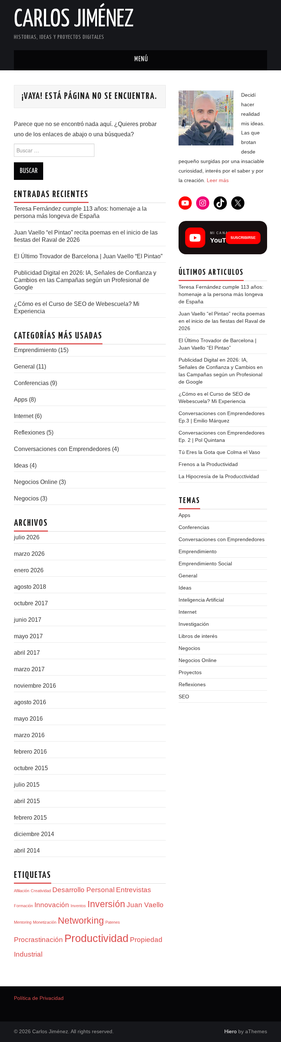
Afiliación (21, 890)
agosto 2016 (30, 702)
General (24, 366)
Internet (23, 416)
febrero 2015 (30, 817)
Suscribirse (243, 238)
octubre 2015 (31, 768)
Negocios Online (35, 482)
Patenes (112, 922)
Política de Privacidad (39, 998)
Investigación (194, 624)
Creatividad (41, 890)
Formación (23, 906)
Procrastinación (38, 939)
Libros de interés (198, 636)
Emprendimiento (35, 350)
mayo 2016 (28, 719)
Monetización (44, 922)
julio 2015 (27, 785)
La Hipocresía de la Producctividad (219, 476)
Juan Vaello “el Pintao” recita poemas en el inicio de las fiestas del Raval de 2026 (222, 321)
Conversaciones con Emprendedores (62, 449)
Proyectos (190, 672)
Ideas (21, 465)
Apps (20, 399)
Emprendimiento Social (205, 563)
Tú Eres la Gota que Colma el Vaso (219, 452)
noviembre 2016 (35, 686)
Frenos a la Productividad (208, 464)
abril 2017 (27, 653)
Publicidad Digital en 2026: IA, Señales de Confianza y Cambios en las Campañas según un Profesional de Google (85, 280)
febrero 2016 (30, 752)
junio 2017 (27, 620)
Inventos (78, 906)
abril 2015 (27, 801)
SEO (184, 696)
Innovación (51, 905)
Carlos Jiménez (74, 20)
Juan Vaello (145, 905)
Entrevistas (133, 890)
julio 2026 (27, 537)
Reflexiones (29, 432)
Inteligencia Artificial (201, 600)
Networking (81, 920)
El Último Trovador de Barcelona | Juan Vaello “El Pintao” (88, 256)
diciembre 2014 (34, 834)
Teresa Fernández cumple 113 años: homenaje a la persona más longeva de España (221, 294)
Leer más (218, 180)
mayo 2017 (28, 636)
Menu (140, 60)
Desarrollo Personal (83, 890)
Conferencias (31, 383)
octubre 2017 (31, 603)
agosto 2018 (30, 587)
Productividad (96, 938)
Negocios (26, 498)
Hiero (230, 1031)
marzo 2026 (29, 554)
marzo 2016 (29, 735)
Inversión (106, 904)
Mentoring (22, 922)
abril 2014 (27, 850)
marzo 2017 (29, 669)
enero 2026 (29, 570)
